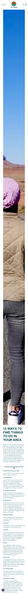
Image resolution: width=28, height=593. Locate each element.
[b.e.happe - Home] (14, 5)
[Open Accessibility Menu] (2, 590)
